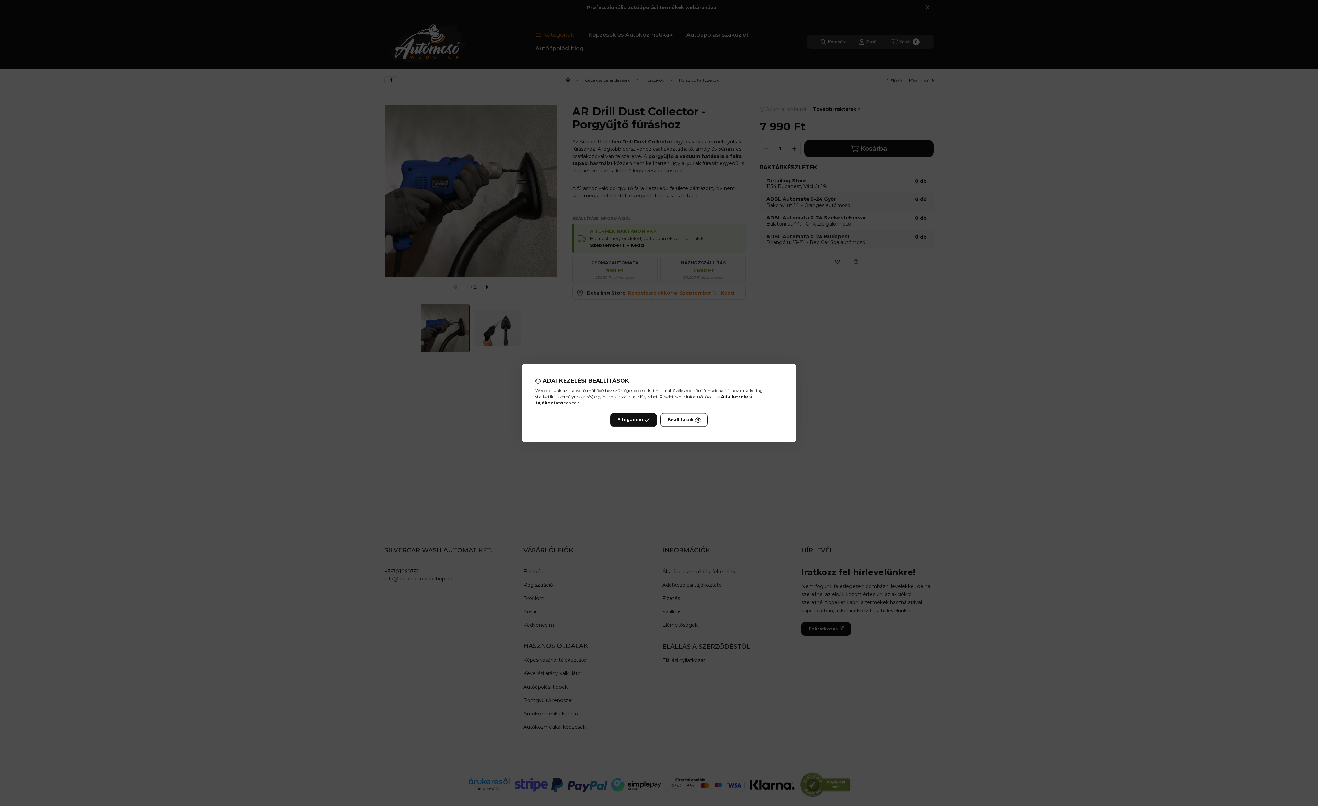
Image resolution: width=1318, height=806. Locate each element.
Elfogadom (630, 420)
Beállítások (681, 420)
